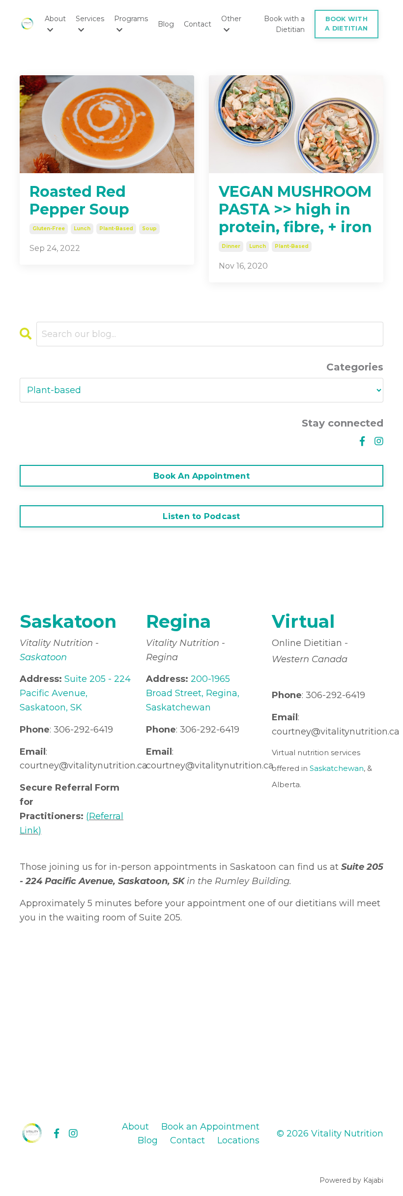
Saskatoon (43, 657)
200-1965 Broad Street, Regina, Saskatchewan (192, 693)
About (135, 1126)
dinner (231, 246)
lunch (82, 228)
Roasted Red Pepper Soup (79, 200)
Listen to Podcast (201, 516)
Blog (166, 24)
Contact (197, 24)
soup (149, 228)
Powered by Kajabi (351, 1180)
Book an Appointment (210, 1126)
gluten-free (48, 228)
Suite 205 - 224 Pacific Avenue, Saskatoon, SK (75, 693)
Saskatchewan (337, 768)
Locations (238, 1140)
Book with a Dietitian (284, 24)
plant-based (116, 228)
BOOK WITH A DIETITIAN (346, 23)
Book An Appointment (201, 476)
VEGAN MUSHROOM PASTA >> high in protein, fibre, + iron (295, 209)
